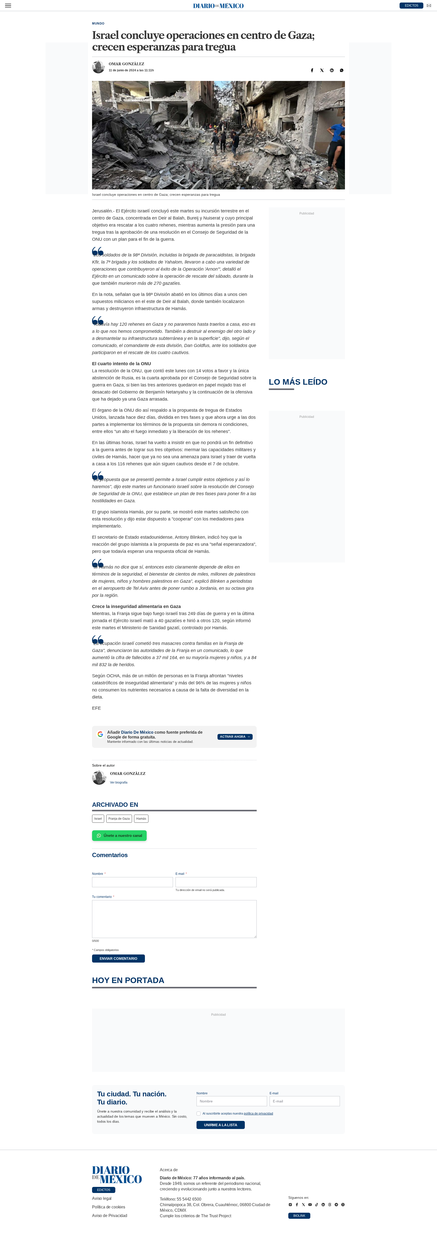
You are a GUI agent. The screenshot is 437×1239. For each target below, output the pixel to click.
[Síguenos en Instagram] (290, 1205)
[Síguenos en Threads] (330, 1205)
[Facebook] (312, 70)
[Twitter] (322, 70)
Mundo (98, 23)
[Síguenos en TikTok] (317, 1205)
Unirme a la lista (220, 1125)
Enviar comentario (118, 959)
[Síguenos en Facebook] (297, 1205)
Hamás (141, 818)
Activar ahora (233, 736)
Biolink (299, 1216)
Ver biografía (118, 782)
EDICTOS (411, 5)
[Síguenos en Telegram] (336, 1205)
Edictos (103, 1190)
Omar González (126, 64)
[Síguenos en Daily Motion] (343, 1205)
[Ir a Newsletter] (429, 6)
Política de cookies (108, 1207)
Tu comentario (103, 897)
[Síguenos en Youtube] (310, 1205)
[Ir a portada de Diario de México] (117, 1174)
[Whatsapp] (341, 70)
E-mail (181, 874)
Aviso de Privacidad (109, 1215)
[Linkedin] (332, 70)
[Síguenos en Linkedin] (323, 1205)
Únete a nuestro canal (123, 835)
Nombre (99, 874)
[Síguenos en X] (303, 1205)
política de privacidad (258, 1113)
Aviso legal (102, 1198)
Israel (98, 818)
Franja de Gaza (119, 818)
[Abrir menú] (8, 6)
